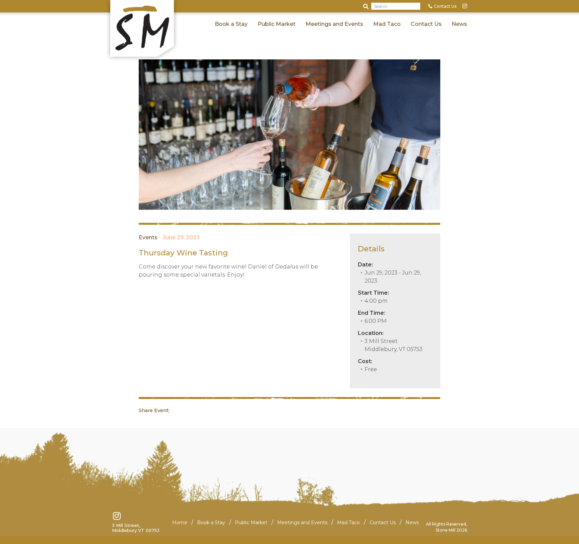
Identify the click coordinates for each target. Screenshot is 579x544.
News (459, 24)
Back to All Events (141, 46)
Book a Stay (231, 24)
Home (179, 523)
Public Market (277, 24)
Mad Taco (387, 24)
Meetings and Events (334, 24)
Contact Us (445, 6)
